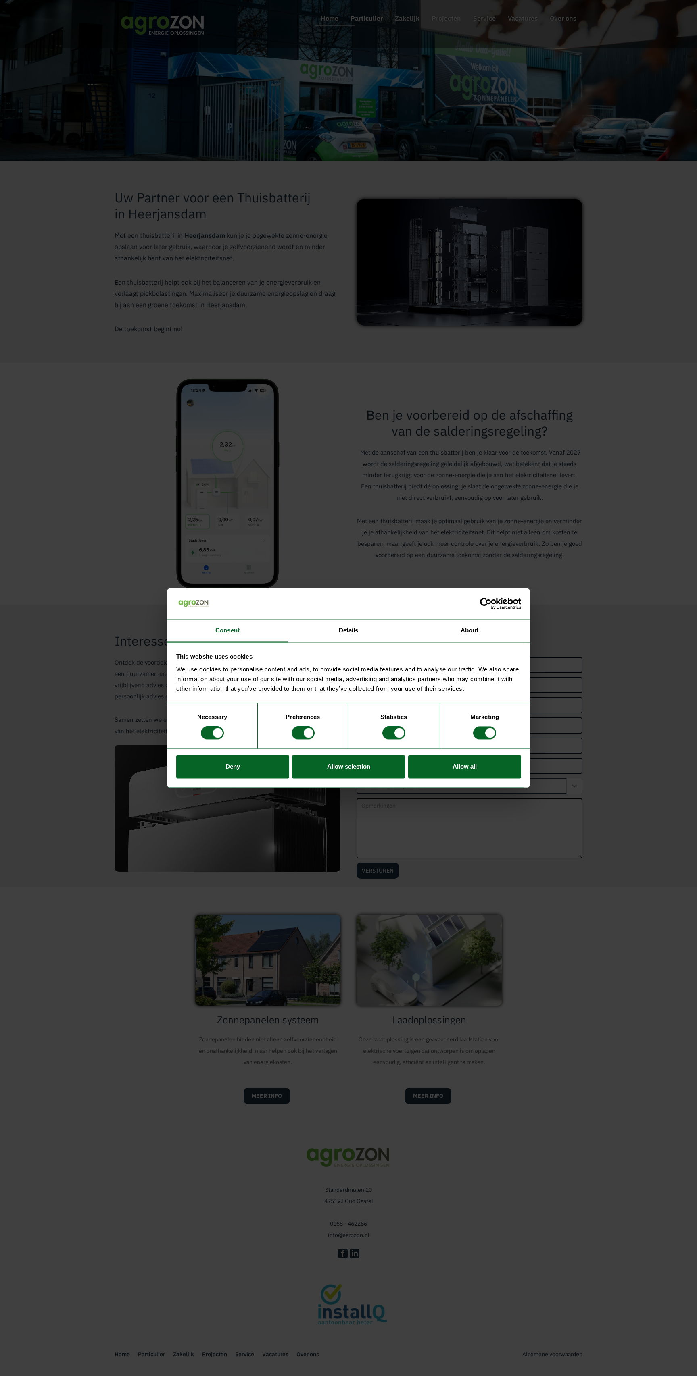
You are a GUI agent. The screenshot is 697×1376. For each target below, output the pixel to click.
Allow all (465, 766)
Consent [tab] (227, 630)
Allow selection (348, 766)
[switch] (303, 733)
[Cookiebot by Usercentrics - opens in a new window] (486, 604)
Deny (232, 766)
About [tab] (469, 630)
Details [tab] (349, 630)
